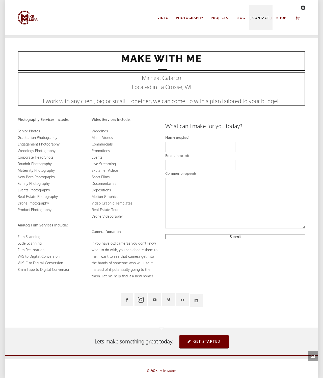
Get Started (207, 341)
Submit (235, 237)
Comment (180, 173)
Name (177, 137)
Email (177, 155)
